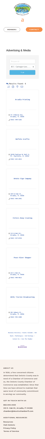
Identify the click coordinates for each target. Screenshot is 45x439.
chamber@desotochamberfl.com (18, 411)
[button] (7, 83)
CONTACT (34, 29)
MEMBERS (11, 29)
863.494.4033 (9, 405)
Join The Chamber (26, 339)
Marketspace (19, 335)
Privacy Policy (9, 428)
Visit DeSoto (9, 425)
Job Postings (29, 335)
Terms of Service (11, 431)
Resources (8, 422)
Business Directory (14, 332)
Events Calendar (27, 332)
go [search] (23, 72)
